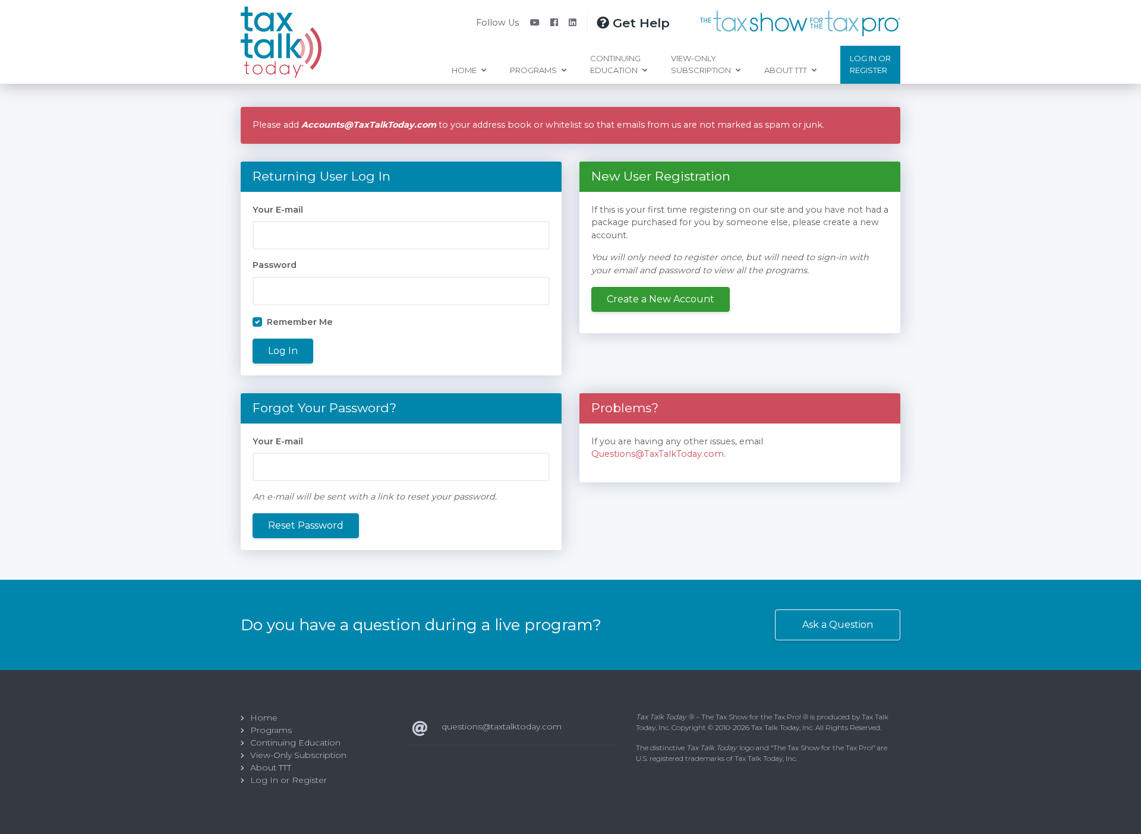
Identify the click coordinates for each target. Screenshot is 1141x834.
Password (275, 265)
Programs (534, 70)
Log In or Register (870, 64)
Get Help (639, 22)
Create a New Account (660, 299)
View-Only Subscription (702, 64)
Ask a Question (837, 624)
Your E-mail (278, 209)
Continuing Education (615, 64)
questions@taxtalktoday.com (502, 726)
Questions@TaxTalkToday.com (657, 453)
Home (465, 70)
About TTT (786, 70)
